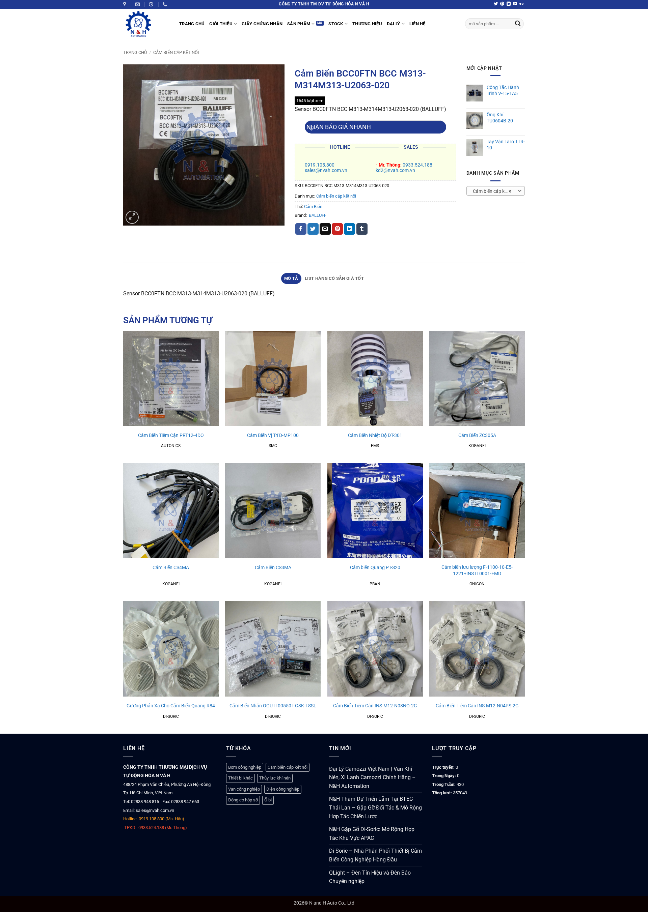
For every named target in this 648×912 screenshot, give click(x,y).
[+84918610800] (166, 4)
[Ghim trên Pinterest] (337, 229)
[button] (132, 217)
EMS (375, 445)
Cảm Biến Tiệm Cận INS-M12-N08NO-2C (375, 706)
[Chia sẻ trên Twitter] (313, 229)
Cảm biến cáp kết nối (176, 52)
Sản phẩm (298, 23)
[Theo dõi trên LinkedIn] (509, 4)
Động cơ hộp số (243, 799)
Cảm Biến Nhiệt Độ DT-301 (375, 435)
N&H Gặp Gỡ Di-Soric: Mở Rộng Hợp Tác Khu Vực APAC (371, 833)
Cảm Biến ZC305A (477, 435)
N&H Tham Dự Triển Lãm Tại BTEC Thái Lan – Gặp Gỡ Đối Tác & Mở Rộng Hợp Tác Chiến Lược (375, 807)
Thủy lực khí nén (275, 778)
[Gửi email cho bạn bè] (325, 229)
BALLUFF (317, 215)
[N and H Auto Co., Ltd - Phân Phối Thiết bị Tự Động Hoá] (146, 24)
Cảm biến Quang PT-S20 (375, 567)
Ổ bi (268, 799)
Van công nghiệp (244, 789)
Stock (335, 23)
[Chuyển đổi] (311, 129)
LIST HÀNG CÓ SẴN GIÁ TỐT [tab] (334, 278)
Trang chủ (135, 52)
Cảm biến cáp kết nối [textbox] (494, 191)
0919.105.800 (319, 165)
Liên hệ (417, 23)
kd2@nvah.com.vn (395, 170)
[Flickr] (521, 4)
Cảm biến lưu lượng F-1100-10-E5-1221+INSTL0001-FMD (477, 570)
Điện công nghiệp (282, 789)
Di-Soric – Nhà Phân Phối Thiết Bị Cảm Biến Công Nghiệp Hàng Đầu (375, 855)
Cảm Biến (313, 206)
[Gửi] (517, 24)
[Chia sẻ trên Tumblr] (362, 229)
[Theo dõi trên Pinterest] (502, 4)
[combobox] (495, 191)
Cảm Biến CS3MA (273, 567)
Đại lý (393, 23)
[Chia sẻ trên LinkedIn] (349, 229)
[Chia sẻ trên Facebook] (300, 229)
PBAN (375, 584)
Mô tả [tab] (291, 278)
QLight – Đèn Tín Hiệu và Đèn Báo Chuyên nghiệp (370, 877)
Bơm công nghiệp (244, 767)
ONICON (477, 584)
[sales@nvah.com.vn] (138, 4)
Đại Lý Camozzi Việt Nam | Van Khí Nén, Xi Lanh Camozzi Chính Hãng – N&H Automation (372, 777)
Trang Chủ (192, 23)
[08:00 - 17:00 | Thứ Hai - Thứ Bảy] (152, 4)
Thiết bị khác (240, 778)
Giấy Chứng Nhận (262, 23)
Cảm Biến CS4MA (171, 567)
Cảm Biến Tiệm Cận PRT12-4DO (171, 435)
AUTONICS (171, 445)
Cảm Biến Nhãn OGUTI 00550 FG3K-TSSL (273, 706)
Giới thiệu (221, 23)
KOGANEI (477, 445)
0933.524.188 (417, 165)
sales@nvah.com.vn (326, 170)
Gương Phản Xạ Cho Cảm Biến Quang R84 (171, 706)
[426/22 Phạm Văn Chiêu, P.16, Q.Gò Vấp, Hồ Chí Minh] (125, 4)
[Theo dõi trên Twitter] (496, 4)
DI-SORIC (171, 716)
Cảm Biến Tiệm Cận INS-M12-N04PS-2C (477, 706)
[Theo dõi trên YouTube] (515, 4)
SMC (273, 445)
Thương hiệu (367, 23)
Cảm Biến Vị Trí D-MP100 (273, 435)
